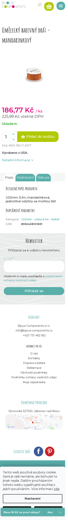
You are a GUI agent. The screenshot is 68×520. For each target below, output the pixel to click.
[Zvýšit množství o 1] (13, 134)
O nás (34, 353)
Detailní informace (16, 160)
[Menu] (59, 4)
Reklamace (34, 368)
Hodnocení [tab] (25, 177)
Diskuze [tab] (43, 177)
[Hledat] (39, 4)
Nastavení (32, 498)
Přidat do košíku (40, 137)
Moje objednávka (34, 382)
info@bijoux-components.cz (34, 330)
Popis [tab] (9, 177)
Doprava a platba (34, 363)
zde (57, 489)
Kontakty (34, 358)
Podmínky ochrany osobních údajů (34, 377)
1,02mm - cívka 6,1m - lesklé (40, 219)
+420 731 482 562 (34, 335)
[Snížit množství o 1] (13, 139)
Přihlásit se (34, 291)
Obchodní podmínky (34, 372)
